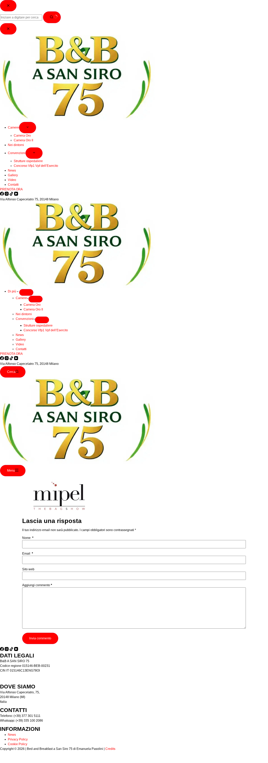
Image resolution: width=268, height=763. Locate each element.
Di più (12, 291)
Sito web (28, 569)
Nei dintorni (24, 314)
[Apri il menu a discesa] (26, 292)
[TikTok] (11, 359)
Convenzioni (24, 318)
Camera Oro (32, 304)
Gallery (21, 339)
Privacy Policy (18, 739)
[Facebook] (2, 359)
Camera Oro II (33, 309)
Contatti (21, 349)
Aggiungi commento (37, 585)
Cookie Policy (17, 744)
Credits (110, 748)
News (20, 335)
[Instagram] (7, 359)
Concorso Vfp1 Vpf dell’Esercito (46, 330)
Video (20, 344)
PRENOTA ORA (11, 353)
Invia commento (40, 638)
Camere (21, 298)
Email (27, 553)
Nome (27, 537)
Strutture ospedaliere (38, 325)
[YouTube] (16, 359)
